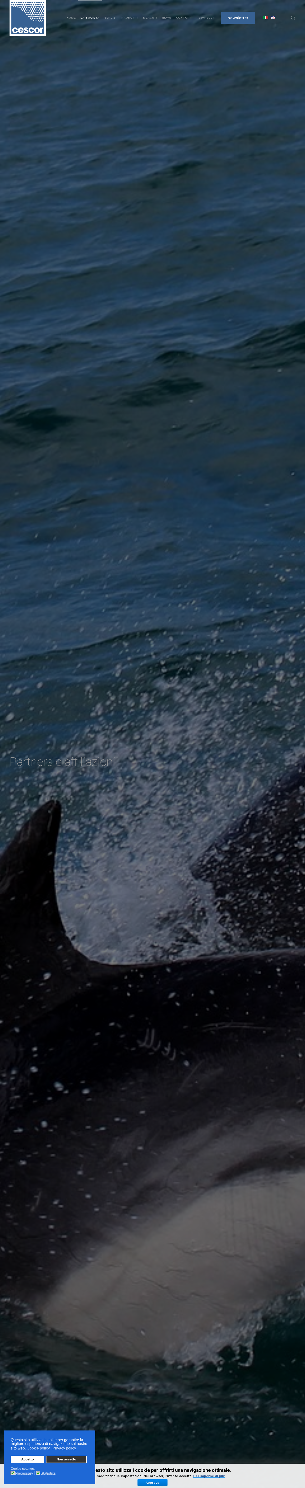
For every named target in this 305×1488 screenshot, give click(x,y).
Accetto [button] (27, 1459)
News (166, 17)
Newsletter (237, 17)
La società (90, 17)
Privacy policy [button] (64, 1448)
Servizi (110, 17)
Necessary (24, 1473)
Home (71, 17)
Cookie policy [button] (38, 1448)
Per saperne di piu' (209, 1476)
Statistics (48, 1473)
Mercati (150, 17)
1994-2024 (206, 17)
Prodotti (130, 17)
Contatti (184, 17)
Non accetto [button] (66, 1459)
